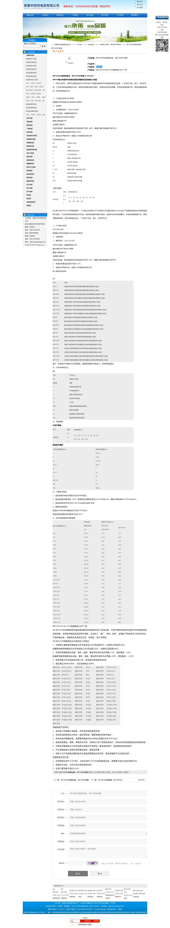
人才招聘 (119, 15)
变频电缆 (91, 44)
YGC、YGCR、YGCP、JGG (35, 115)
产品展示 (75, 15)
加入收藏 (140, 7)
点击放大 (71, 63)
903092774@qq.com (37, 245)
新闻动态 (60, 15)
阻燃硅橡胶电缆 (31, 104)
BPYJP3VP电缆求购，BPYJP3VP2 (110, 780)
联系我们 (134, 15)
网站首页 (140, 1)
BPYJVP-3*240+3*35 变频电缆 (101, 894)
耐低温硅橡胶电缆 (32, 111)
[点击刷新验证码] (92, 863)
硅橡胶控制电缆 (31, 62)
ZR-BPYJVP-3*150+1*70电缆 (82, 894)
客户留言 (104, 15)
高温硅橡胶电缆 (31, 73)
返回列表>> (142, 780)
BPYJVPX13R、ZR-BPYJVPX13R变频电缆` (139, 894)
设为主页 (140, 4)
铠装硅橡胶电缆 (31, 108)
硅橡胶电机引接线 (32, 80)
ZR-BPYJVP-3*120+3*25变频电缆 (73, 894)
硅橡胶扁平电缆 (31, 66)
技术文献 (89, 15)
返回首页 (49, 906)
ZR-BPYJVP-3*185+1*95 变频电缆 (91, 894)
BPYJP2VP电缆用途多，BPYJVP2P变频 (75, 780)
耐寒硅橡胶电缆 (31, 76)
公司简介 (45, 15)
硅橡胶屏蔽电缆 (31, 69)
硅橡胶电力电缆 (31, 59)
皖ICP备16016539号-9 (85, 909)
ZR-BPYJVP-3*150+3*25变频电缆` (119, 894)
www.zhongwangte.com (116, 906)
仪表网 (85, 918)
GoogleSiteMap (100, 909)
